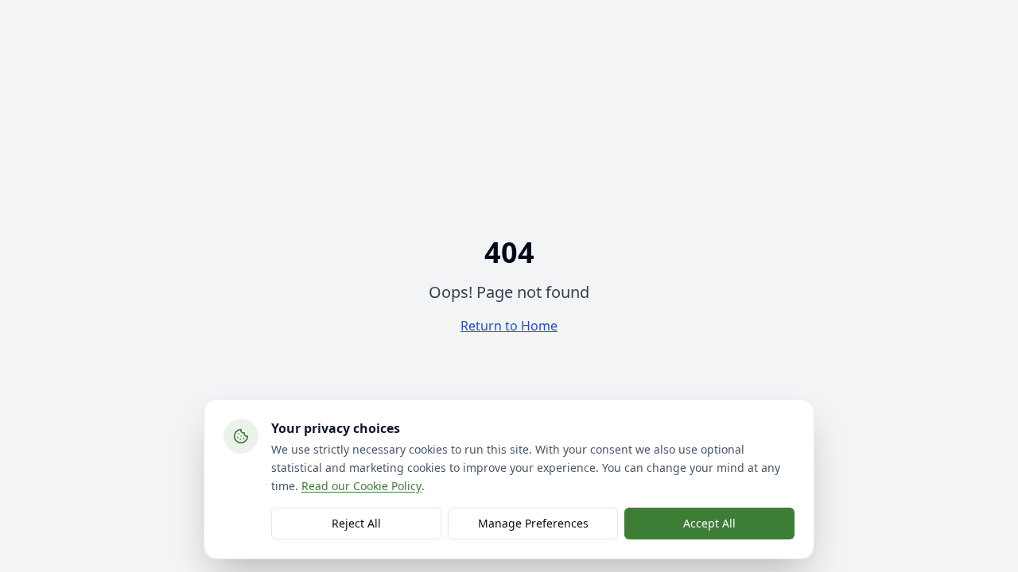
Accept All (709, 523)
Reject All (356, 523)
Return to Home (509, 325)
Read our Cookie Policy (361, 485)
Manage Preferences (533, 523)
